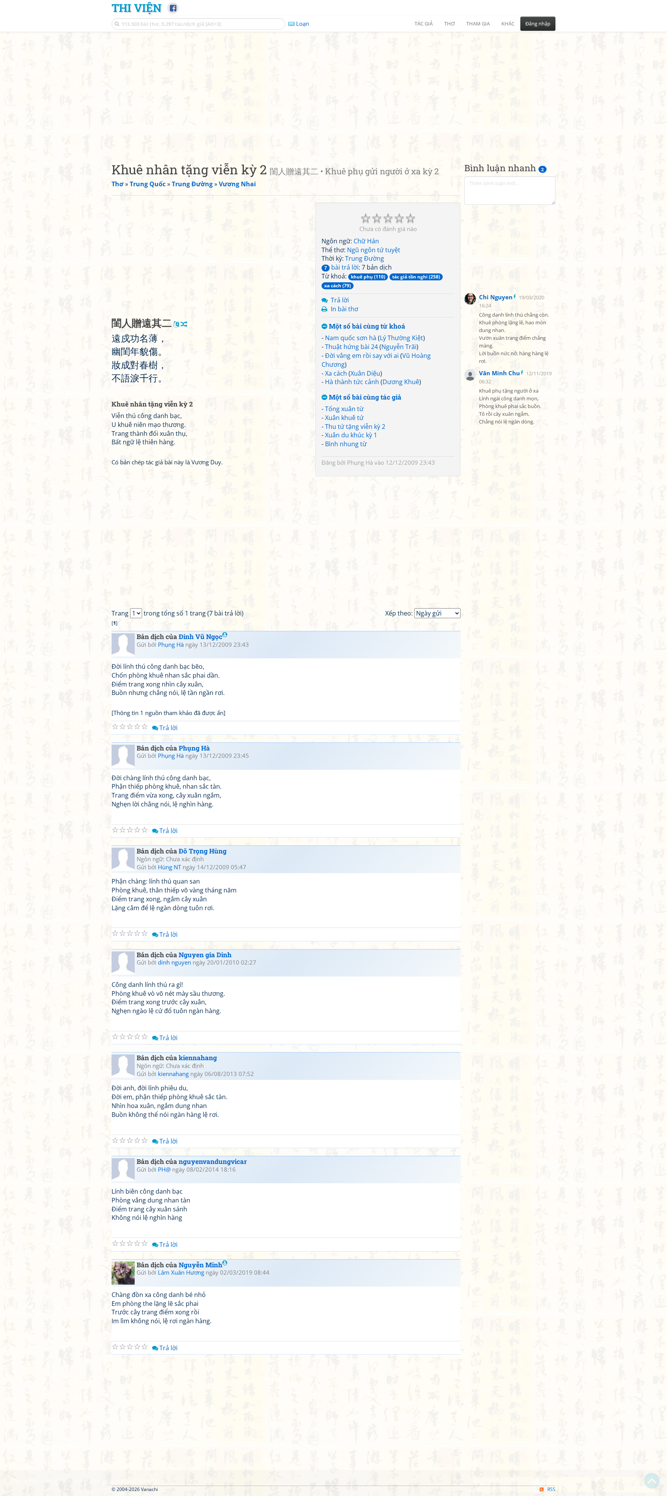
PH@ (164, 1169)
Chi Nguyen (496, 297)
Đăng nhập (537, 23)
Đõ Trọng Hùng (203, 851)
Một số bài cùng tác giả (364, 397)
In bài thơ (344, 309)
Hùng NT (169, 867)
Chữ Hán (366, 241)
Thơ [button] (449, 23)
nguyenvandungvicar (213, 1161)
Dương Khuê (401, 382)
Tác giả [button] (424, 23)
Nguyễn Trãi (398, 346)
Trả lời (340, 300)
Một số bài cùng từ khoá (366, 326)
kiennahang (198, 1057)
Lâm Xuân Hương (181, 1272)
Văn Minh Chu (499, 373)
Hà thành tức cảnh (352, 382)
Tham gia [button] (478, 23)
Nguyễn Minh (200, 1264)
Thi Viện (136, 7)
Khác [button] (508, 23)
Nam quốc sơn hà (350, 338)
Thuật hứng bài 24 (351, 346)
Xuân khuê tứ (344, 417)
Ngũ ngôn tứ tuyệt (373, 250)
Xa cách (336, 373)
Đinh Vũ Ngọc (200, 636)
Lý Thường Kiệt (401, 338)
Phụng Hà (360, 462)
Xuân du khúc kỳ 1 (351, 435)
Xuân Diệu (365, 373)
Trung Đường (364, 258)
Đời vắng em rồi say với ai (362, 355)
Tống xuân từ (344, 409)
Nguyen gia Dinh (205, 954)
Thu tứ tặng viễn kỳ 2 (355, 426)
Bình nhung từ (346, 444)
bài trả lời (341, 267)
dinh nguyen (174, 962)
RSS (551, 1489)
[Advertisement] (333, 91)
